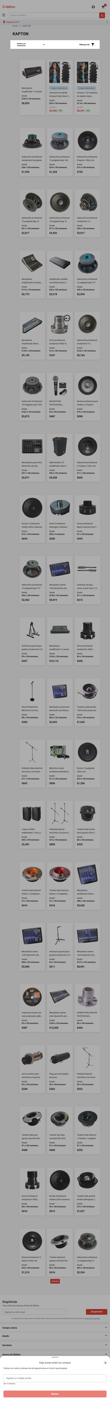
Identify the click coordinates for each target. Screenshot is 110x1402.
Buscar (55, 1394)
